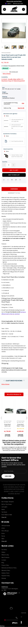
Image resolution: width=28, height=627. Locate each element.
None (7, 116)
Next (24, 30)
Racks (3, 509)
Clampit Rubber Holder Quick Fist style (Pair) (17, 155)
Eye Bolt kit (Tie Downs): (10, 133)
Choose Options (7, 435)
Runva (3, 536)
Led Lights (4, 507)
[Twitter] (16, 179)
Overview (14, 189)
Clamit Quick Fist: (8, 149)
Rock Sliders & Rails (6, 514)
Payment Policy (5, 575)
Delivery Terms (5, 573)
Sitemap (3, 578)
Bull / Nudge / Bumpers (7, 501)
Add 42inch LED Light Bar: (10, 113)
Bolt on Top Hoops (6, 504)
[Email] (8, 179)
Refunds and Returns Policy (9, 568)
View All (3, 517)
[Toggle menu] (4, 9)
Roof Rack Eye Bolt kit (17, 141)
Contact (3, 560)
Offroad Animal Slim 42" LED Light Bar (17, 120)
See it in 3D (21, 108)
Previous (3, 30)
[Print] (12, 179)
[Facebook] (4, 179)
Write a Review (7, 73)
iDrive (3, 533)
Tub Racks (4, 512)
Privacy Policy (5, 565)
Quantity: (4, 161)
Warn (2, 538)
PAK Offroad (5, 531)
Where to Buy (5, 555)
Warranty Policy (5, 570)
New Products (5, 557)
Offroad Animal (7, 421)
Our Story (4, 549)
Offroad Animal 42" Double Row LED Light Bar (17, 126)
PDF (23, 103)
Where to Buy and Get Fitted (14, 1)
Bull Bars (2, 626)
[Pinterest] (20, 179)
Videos (3, 552)
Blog (2, 562)
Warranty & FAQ (14, 193)
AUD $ (8, 3)
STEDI (3, 528)
